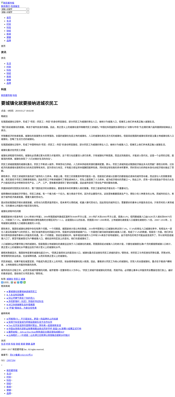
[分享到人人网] (21, 282)
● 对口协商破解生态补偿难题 (21, 304)
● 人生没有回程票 (15, 295)
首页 (9, 18)
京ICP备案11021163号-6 (21, 355)
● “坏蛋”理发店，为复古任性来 (22, 308)
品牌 (9, 40)
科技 (9, 27)
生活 (9, 21)
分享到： (6, 282)
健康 (9, 37)
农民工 (17, 279)
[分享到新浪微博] (15, 282)
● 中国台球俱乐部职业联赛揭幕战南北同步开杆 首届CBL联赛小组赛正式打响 (44, 329)
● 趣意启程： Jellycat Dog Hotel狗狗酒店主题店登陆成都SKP (35, 332)
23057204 (11, 360)
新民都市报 (6, 95)
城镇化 (10, 279)
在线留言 (15, 6)
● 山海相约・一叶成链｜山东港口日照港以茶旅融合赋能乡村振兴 (38, 335)
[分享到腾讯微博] (18, 282)
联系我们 (5, 6)
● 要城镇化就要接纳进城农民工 (22, 291)
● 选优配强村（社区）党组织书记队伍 (25, 301)
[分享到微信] (24, 282)
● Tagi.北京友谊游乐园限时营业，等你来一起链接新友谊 (34, 325)
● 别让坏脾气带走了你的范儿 (21, 298)
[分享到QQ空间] (12, 282)
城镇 (23, 279)
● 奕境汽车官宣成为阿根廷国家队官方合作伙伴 (29, 322)
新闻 (9, 34)
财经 (9, 31)
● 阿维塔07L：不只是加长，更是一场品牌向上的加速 (32, 319)
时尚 (9, 24)
